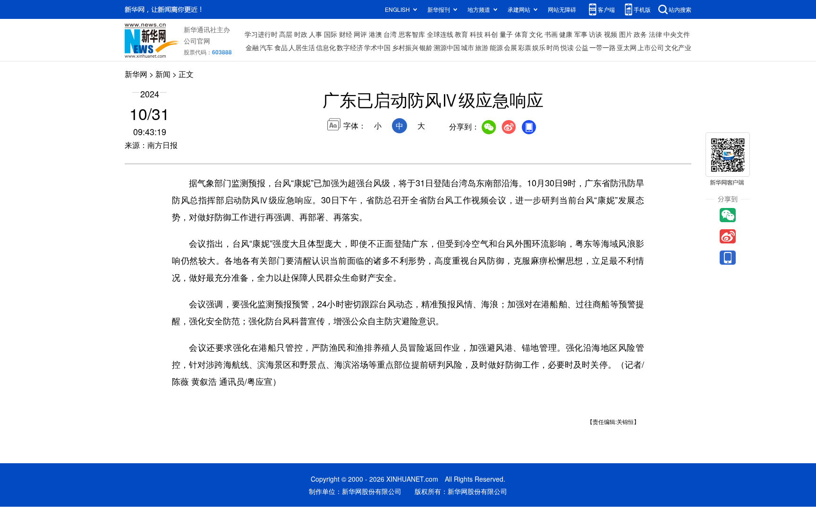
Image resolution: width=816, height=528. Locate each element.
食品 (281, 47)
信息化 (326, 47)
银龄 (426, 47)
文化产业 (678, 47)
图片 (625, 34)
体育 (521, 34)
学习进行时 (261, 34)
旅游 (481, 47)
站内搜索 (680, 9)
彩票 (524, 47)
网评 (360, 34)
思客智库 (412, 34)
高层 (285, 34)
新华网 (136, 74)
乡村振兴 (405, 47)
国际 (330, 34)
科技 (476, 34)
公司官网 (197, 40)
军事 (580, 34)
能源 (496, 47)
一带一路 (602, 47)
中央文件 (676, 34)
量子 (506, 34)
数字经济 (350, 47)
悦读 (567, 47)
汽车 (266, 47)
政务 (640, 34)
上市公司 (651, 47)
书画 (551, 34)
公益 (581, 47)
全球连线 (440, 34)
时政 (300, 34)
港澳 (375, 34)
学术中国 (377, 47)
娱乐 (538, 47)
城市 (467, 47)
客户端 (606, 9)
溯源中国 (447, 47)
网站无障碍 (562, 9)
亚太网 (627, 47)
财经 (345, 34)
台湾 (390, 34)
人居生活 (302, 47)
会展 (510, 47)
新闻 (162, 74)
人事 (315, 34)
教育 (461, 34)
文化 (536, 34)
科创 (491, 34)
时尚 (553, 47)
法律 (655, 34)
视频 (610, 34)
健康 (565, 34)
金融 (252, 47)
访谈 (595, 34)
